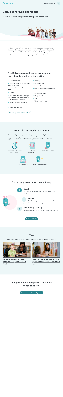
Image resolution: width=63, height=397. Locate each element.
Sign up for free (31, 219)
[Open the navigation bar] (58, 3)
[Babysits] (8, 3)
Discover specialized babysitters (19, 113)
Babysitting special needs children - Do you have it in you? (14, 261)
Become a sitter (49, 3)
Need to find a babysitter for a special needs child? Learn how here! (46, 261)
